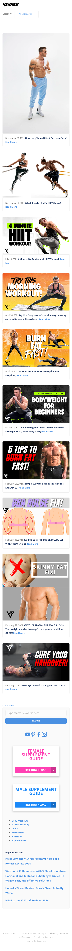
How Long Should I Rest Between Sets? (46, 138)
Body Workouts (20, 820)
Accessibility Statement (44, 937)
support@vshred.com (36, 941)
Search (36, 721)
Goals (15, 828)
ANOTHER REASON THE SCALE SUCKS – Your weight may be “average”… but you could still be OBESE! (34, 629)
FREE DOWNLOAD (39, 770)
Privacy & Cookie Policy (48, 933)
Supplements (19, 840)
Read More (11, 142)
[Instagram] (44, 735)
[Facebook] (39, 735)
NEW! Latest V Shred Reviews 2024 (27, 900)
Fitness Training (20, 824)
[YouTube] (28, 735)
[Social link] (65, 5)
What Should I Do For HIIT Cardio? (43, 202)
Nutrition (17, 836)
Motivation (18, 832)
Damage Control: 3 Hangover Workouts (43, 685)
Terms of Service (29, 933)
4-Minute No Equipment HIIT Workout (38, 259)
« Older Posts (8, 705)
